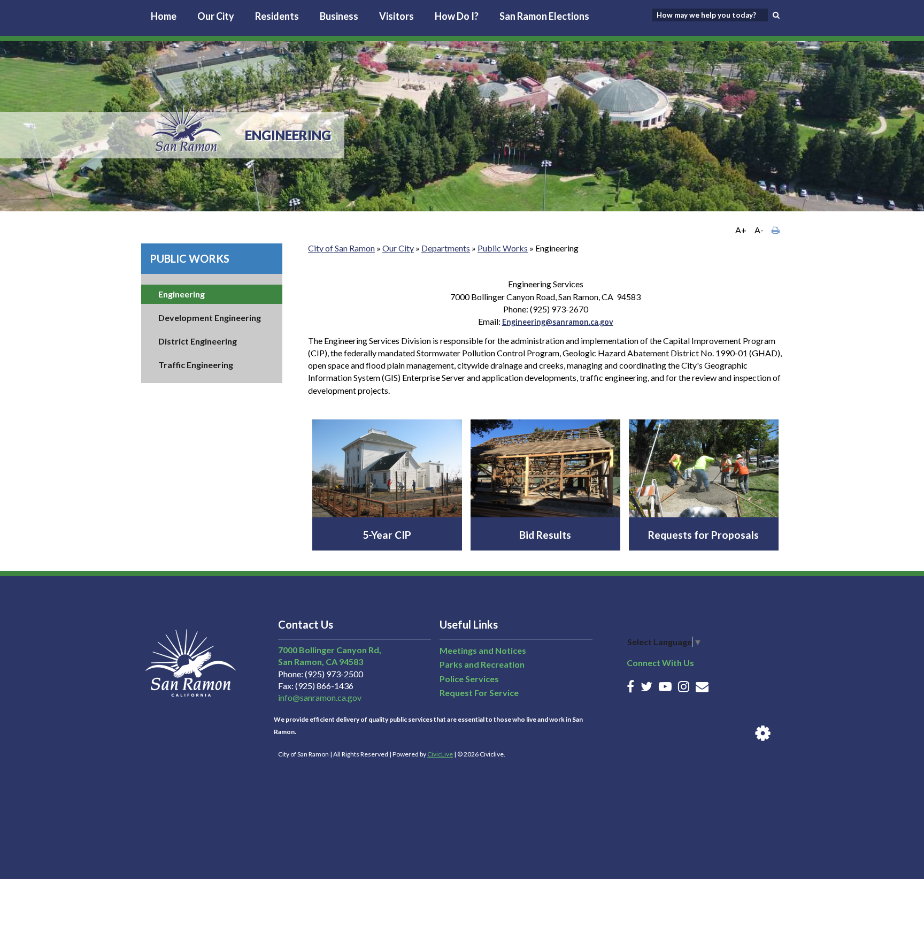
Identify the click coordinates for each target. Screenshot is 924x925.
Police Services (469, 679)
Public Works (189, 258)
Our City (215, 16)
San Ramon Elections (544, 16)
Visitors (396, 16)
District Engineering (197, 341)
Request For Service (479, 692)
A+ (740, 230)
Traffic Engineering (195, 365)
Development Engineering (209, 317)
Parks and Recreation (482, 664)
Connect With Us (660, 663)
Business (339, 16)
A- (759, 230)
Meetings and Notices (483, 650)
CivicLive (440, 754)
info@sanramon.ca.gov (319, 697)
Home (163, 16)
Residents (277, 16)
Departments (445, 248)
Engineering (181, 294)
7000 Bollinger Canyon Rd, (329, 650)
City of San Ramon (341, 248)
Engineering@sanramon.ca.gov (557, 321)
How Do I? (457, 16)
